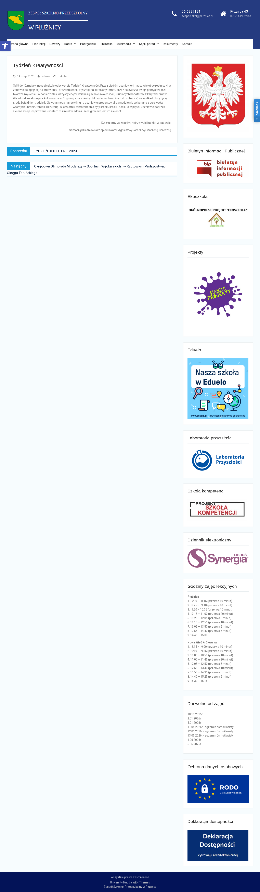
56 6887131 (191, 11)
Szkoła (62, 76)
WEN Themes (141, 882)
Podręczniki (88, 44)
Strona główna (18, 44)
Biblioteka (106, 44)
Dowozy (55, 44)
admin (46, 76)
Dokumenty (170, 44)
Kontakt (187, 44)
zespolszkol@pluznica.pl (197, 16)
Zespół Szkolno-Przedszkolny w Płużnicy (130, 886)
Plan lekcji (39, 44)
